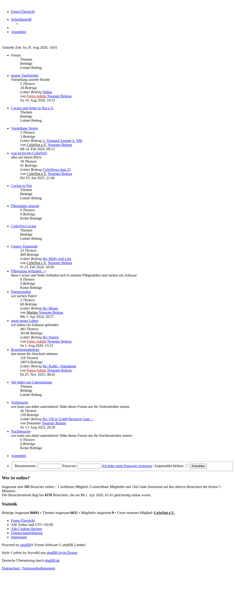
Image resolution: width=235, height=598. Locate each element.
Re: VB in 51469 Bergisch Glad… (68, 419)
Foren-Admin (36, 96)
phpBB (25, 545)
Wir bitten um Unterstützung (31, 382)
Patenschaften (21, 292)
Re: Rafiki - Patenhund (59, 366)
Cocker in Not (21, 186)
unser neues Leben (24, 321)
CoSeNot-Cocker (23, 226)
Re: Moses (50, 308)
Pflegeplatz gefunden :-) (28, 271)
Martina (32, 312)
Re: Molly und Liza (57, 259)
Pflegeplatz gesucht (25, 206)
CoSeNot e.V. (37, 145)
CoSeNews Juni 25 (57, 170)
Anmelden (18, 456)
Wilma (47, 92)
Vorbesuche (19, 402)
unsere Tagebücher (24, 75)
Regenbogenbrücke (25, 350)
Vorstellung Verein (24, 128)
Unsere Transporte (24, 246)
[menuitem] (18, 32)
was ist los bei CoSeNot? (29, 153)
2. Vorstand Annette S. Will (62, 141)
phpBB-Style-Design (62, 553)
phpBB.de (52, 560)
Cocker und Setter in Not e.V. (32, 108)
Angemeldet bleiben (169, 466)
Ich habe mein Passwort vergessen (127, 466)
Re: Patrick (51, 337)
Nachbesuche (21, 431)
